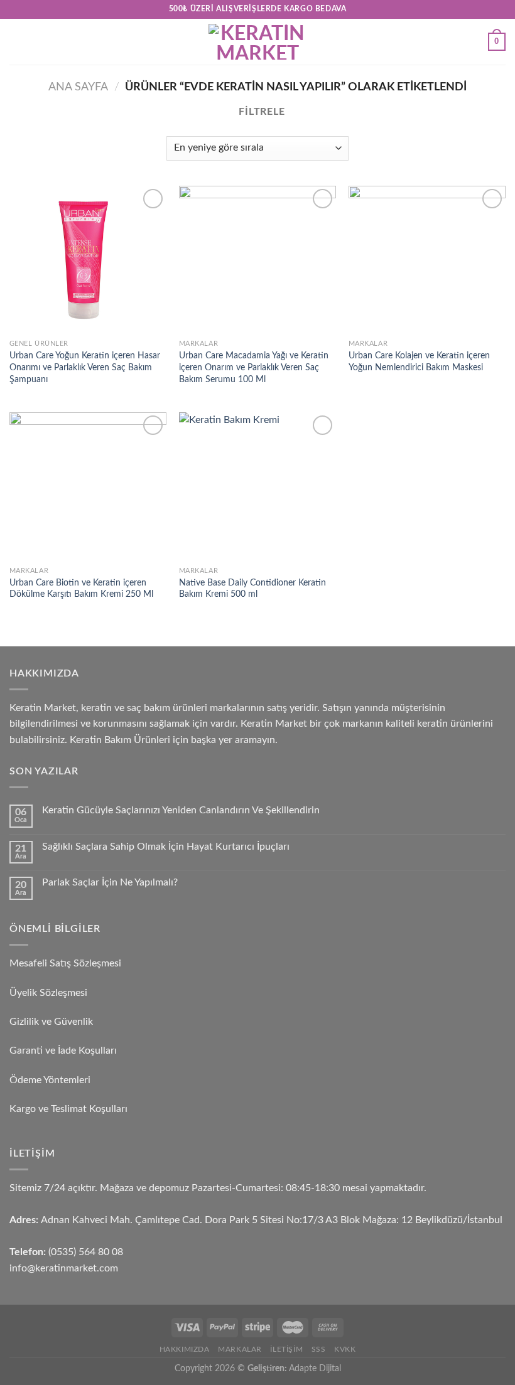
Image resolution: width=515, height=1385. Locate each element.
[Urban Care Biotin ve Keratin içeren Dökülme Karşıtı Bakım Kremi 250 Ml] (87, 486)
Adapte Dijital (315, 1368)
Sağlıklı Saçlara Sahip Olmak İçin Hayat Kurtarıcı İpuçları (166, 847)
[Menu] (16, 41)
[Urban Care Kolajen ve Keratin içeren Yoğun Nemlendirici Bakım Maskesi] (427, 260)
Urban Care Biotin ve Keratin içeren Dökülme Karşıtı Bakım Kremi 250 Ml (81, 588)
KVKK (344, 1349)
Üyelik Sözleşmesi (48, 993)
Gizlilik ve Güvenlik (51, 1022)
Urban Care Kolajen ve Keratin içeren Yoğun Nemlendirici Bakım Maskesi (419, 361)
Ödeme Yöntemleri (49, 1080)
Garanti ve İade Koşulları (63, 1050)
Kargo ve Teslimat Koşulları (68, 1109)
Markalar (240, 1349)
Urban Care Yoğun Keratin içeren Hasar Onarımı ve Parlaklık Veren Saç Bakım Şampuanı (84, 367)
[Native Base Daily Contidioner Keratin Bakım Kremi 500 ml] (257, 486)
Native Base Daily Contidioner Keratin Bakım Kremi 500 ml (252, 588)
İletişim (286, 1349)
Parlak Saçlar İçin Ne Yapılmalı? (110, 882)
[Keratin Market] (257, 42)
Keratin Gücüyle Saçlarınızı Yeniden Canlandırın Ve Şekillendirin (181, 810)
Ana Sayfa (78, 87)
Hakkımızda (185, 1349)
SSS (319, 1349)
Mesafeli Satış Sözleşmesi (65, 963)
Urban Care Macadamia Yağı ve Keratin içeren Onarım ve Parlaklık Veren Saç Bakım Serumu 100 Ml (253, 367)
